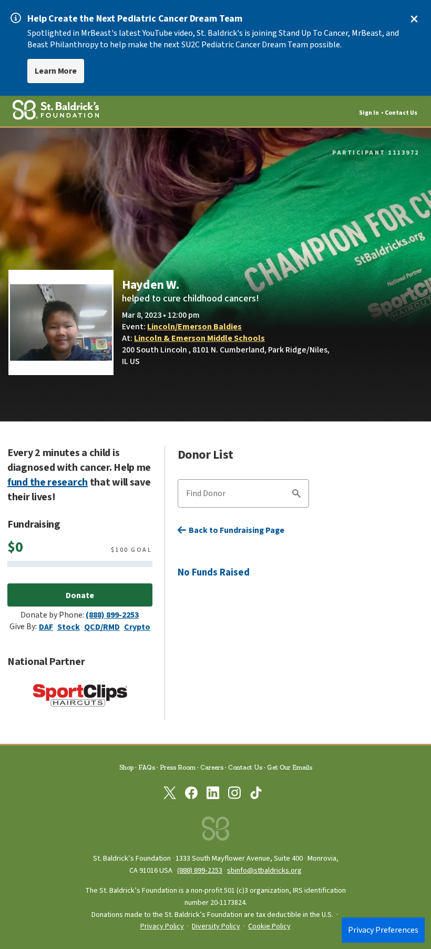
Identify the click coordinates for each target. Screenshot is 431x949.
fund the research (47, 482)
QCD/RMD (102, 627)
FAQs (146, 767)
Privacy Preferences (383, 930)
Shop (126, 767)
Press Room (178, 767)
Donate (80, 595)
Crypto (137, 627)
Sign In (369, 112)
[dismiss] (414, 19)
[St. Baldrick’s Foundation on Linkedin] (213, 794)
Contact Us (401, 112)
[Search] (296, 495)
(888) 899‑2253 (199, 870)
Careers (211, 767)
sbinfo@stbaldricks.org (264, 870)
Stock (68, 627)
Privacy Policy (162, 926)
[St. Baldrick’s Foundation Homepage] (215, 831)
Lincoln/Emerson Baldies (194, 326)
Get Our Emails (289, 767)
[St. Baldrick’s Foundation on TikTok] (256, 794)
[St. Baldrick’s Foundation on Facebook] (191, 794)
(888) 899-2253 (112, 615)
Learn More (56, 71)
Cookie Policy (269, 926)
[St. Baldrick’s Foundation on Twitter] (169, 794)
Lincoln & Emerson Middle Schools (199, 338)
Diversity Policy (216, 926)
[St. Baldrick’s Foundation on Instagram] (234, 794)
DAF (46, 627)
